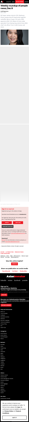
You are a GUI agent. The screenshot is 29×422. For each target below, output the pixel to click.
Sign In (7, 222)
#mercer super (25, 255)
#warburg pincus (15, 257)
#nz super (7, 257)
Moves (2, 252)
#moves (2, 257)
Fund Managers (5, 253)
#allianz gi (3, 255)
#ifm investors (17, 255)
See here (3, 240)
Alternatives (10, 252)
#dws (11, 255)
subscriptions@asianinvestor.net (18, 233)
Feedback (14, 263)
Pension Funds (19, 252)
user (13, 2)
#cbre (7, 255)
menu (26, 2)
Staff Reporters (4, 11)
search (8, 2)
